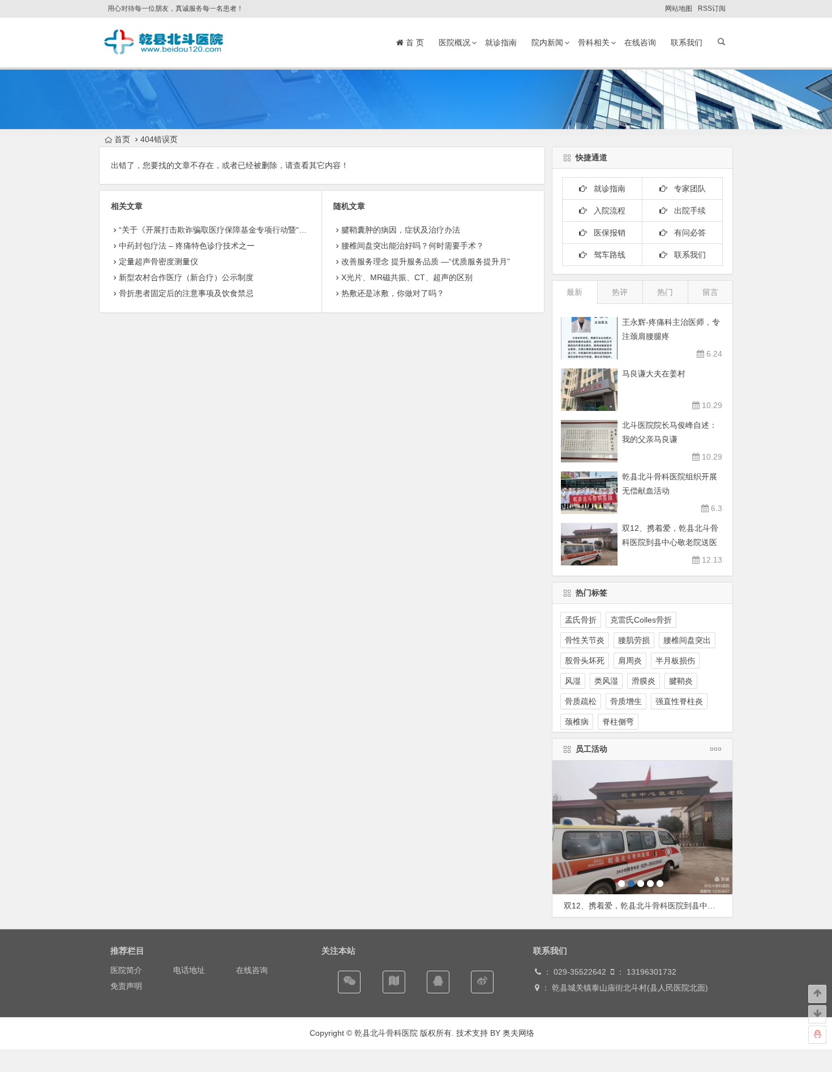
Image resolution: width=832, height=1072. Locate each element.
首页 (122, 139)
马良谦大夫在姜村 (653, 373)
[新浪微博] (482, 982)
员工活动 (591, 748)
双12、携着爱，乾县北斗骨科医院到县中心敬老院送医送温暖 (670, 542)
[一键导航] (394, 982)
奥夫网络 (518, 1032)
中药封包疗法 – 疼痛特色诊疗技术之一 (187, 245)
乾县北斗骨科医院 (385, 1032)
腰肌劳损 (634, 640)
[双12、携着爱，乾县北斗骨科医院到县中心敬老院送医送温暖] (642, 827)
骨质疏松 (581, 701)
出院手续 (686, 210)
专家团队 (686, 188)
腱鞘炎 (681, 680)
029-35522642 (578, 971)
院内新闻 (547, 42)
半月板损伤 (675, 660)
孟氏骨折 (581, 619)
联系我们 (686, 42)
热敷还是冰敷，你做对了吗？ (392, 293)
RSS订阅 (712, 8)
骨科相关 (594, 42)
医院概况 (454, 42)
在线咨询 (640, 42)
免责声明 (126, 985)
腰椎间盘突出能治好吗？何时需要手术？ (412, 245)
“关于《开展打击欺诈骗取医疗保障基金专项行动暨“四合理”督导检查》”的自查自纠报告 (271, 229)
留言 (710, 292)
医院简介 (126, 970)
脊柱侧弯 (618, 721)
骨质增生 (626, 701)
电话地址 (189, 970)
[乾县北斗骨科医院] (164, 53)
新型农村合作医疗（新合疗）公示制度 (186, 277)
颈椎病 (577, 721)
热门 (665, 292)
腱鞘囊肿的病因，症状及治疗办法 (400, 229)
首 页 (414, 42)
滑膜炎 (643, 680)
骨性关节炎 (584, 640)
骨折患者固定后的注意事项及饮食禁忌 (186, 293)
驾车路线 (606, 254)
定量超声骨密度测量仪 (158, 261)
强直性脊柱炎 (679, 701)
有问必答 (686, 232)
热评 (620, 292)
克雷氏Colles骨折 (641, 619)
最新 (574, 292)
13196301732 (651, 971)
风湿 (573, 680)
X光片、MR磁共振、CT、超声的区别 (407, 277)
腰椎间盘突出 (687, 640)
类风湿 (606, 680)
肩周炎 (630, 660)
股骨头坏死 (584, 660)
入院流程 (606, 210)
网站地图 (678, 8)
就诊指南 (501, 42)
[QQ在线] (438, 982)
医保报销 (606, 232)
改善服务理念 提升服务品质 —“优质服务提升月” (425, 261)
